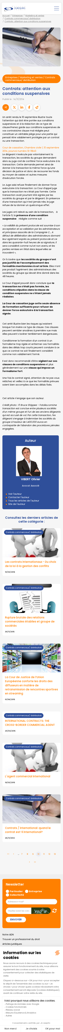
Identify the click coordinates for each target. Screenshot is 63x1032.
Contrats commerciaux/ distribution (22, 18)
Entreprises (17, 15)
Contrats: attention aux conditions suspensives (28, 21)
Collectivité (17, 894)
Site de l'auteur (16, 504)
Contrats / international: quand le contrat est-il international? (28, 830)
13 (55, 854)
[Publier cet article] (14, 107)
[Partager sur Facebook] (29, 107)
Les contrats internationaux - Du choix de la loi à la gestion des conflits (30, 564)
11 (44, 854)
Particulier (16, 891)
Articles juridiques (12, 944)
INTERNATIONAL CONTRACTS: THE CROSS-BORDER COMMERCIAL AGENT (30, 723)
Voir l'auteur (15, 494)
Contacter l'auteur (18, 497)
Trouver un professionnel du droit (21, 939)
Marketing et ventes (34, 15)
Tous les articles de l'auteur (23, 500)
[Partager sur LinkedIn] (22, 107)
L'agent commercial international (27, 776)
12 (49, 854)
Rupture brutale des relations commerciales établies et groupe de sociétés (30, 621)
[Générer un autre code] (53, 910)
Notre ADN (8, 934)
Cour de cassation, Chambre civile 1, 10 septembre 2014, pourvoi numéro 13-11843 (30, 149)
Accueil (6, 15)
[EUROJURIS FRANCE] (14, 8)
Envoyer (16, 919)
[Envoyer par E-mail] (36, 107)
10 (38, 854)
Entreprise (35, 891)
